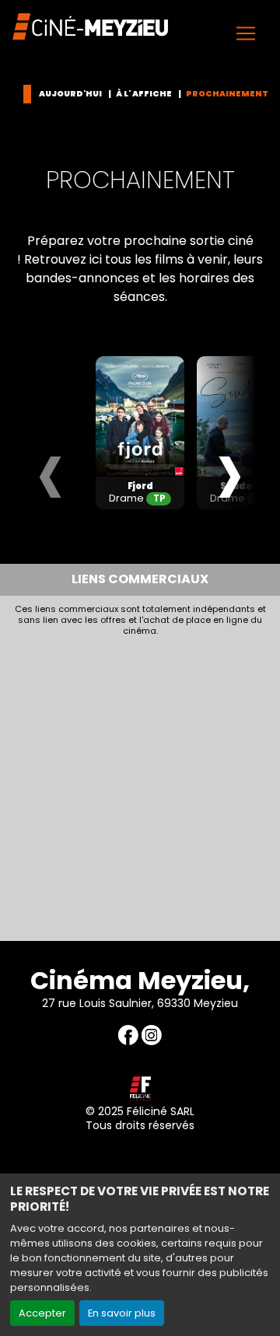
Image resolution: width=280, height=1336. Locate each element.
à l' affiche (144, 94)
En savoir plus (122, 1313)
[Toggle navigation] (246, 33)
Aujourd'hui (70, 94)
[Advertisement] (140, 785)
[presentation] (51, 470)
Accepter (42, 1313)
